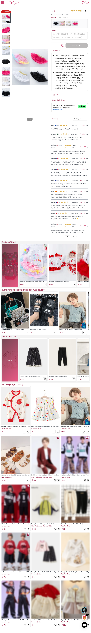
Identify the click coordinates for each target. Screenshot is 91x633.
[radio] (72, 11)
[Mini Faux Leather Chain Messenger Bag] (15, 319)
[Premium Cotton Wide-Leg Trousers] (33, 366)
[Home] (13, 3)
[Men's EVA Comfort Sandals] (44, 319)
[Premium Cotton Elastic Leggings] (62, 366)
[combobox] (62, 17)
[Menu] (2, 2)
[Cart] (87, 2)
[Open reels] (84, 625)
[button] (57, 50)
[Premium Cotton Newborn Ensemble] (62, 271)
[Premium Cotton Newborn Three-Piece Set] (33, 271)
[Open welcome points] (84, 617)
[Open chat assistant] (84, 610)
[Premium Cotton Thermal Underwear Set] (72, 319)
